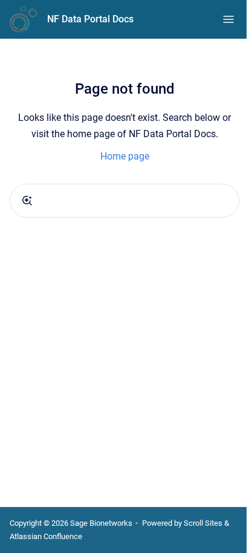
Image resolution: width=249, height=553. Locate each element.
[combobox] (124, 200)
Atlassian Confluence (46, 536)
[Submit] (27, 200)
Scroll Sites (203, 523)
